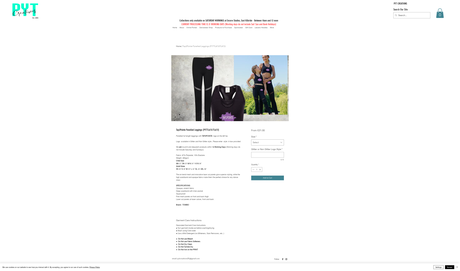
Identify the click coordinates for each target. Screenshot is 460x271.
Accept (449, 267)
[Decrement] (253, 169)
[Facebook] (283, 259)
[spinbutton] (257, 169)
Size (254, 136)
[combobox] (267, 142)
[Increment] (260, 169)
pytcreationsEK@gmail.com (188, 258)
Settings (438, 267)
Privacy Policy (94, 267)
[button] (440, 13)
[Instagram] (286, 259)
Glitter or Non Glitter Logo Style (266, 149)
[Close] (457, 267)
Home (178, 46)
